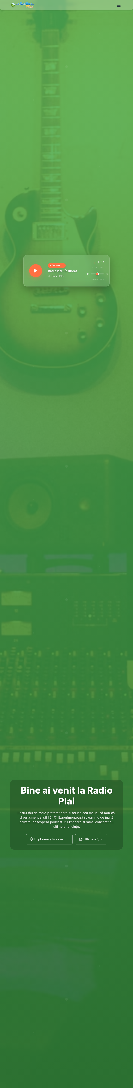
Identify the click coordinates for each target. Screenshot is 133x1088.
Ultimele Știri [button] (93, 839)
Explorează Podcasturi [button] (51, 839)
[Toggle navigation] (118, 5)
